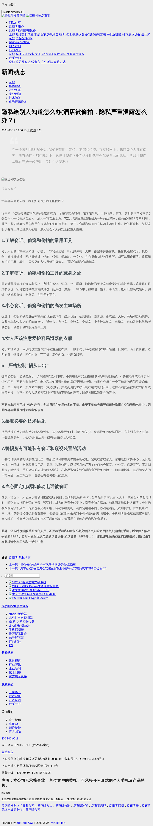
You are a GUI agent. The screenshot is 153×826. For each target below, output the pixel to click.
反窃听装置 (80, 805)
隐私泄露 (25, 557)
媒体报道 (15, 86)
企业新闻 (15, 94)
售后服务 (7, 752)
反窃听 (13, 557)
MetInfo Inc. (58, 822)
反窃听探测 (116, 805)
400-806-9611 (9, 738)
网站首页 (15, 22)
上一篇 (42, 564)
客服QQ (14, 723)
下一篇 (57, 568)
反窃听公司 (32, 809)
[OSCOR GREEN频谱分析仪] (28, 598)
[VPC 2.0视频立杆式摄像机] (27, 582)
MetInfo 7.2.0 (24, 822)
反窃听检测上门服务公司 (17, 805)
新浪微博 (15, 727)
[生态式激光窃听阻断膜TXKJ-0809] (32, 594)
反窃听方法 (44, 805)
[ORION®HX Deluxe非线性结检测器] (34, 586)
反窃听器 (133, 805)
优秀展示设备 (18, 101)
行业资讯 (15, 90)
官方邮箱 (15, 731)
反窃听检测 (62, 805)
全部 (12, 34)
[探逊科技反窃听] (76, 16)
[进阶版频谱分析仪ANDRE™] (29, 590)
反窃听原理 (98, 805)
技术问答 (15, 97)
